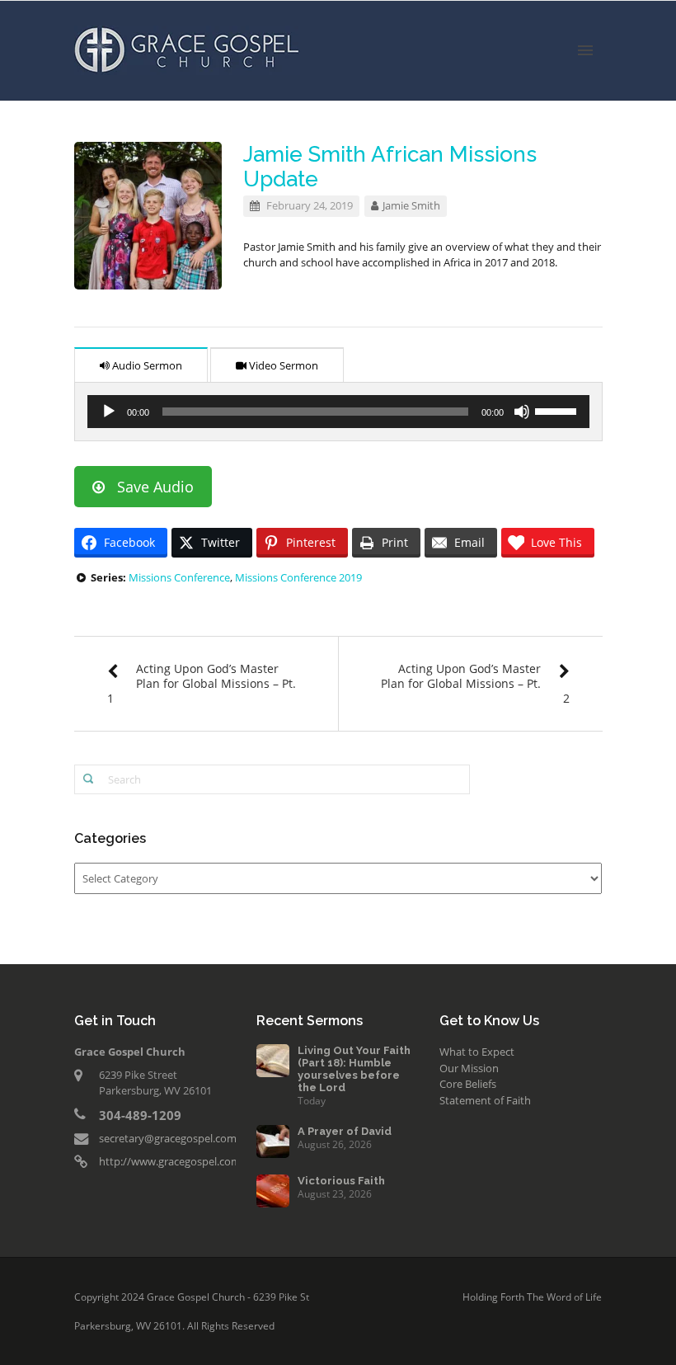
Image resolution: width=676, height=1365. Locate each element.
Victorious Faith (341, 1180)
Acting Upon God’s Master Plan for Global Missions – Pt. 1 (201, 683)
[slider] (558, 410)
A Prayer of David (345, 1131)
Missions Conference (179, 577)
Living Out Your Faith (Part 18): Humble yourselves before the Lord (354, 1069)
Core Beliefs (467, 1083)
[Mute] (522, 411)
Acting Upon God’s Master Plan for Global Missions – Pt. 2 (475, 683)
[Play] (109, 411)
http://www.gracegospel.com (170, 1161)
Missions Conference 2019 (298, 577)
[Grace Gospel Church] (187, 48)
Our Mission (469, 1068)
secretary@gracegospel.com (168, 1138)
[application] (338, 411)
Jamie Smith (411, 205)
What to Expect (476, 1051)
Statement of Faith (485, 1100)
